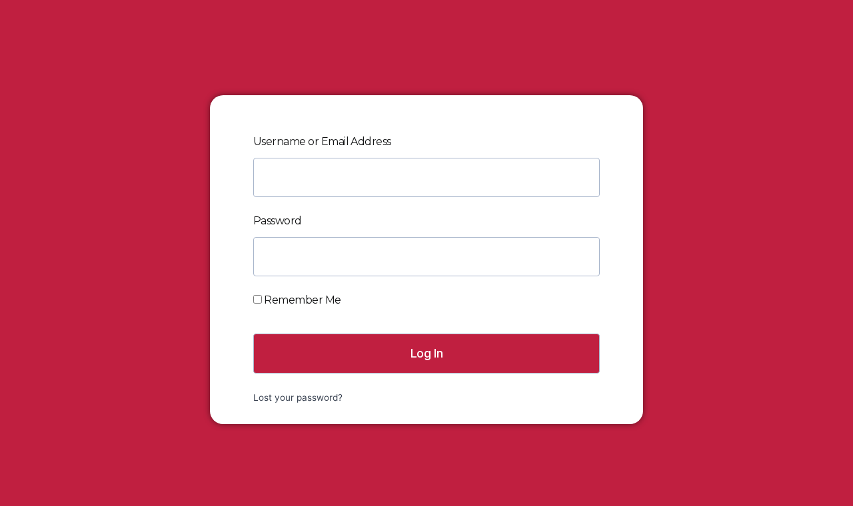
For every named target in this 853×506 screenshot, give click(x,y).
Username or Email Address (322, 141)
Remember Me (301, 300)
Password (277, 220)
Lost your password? (298, 397)
